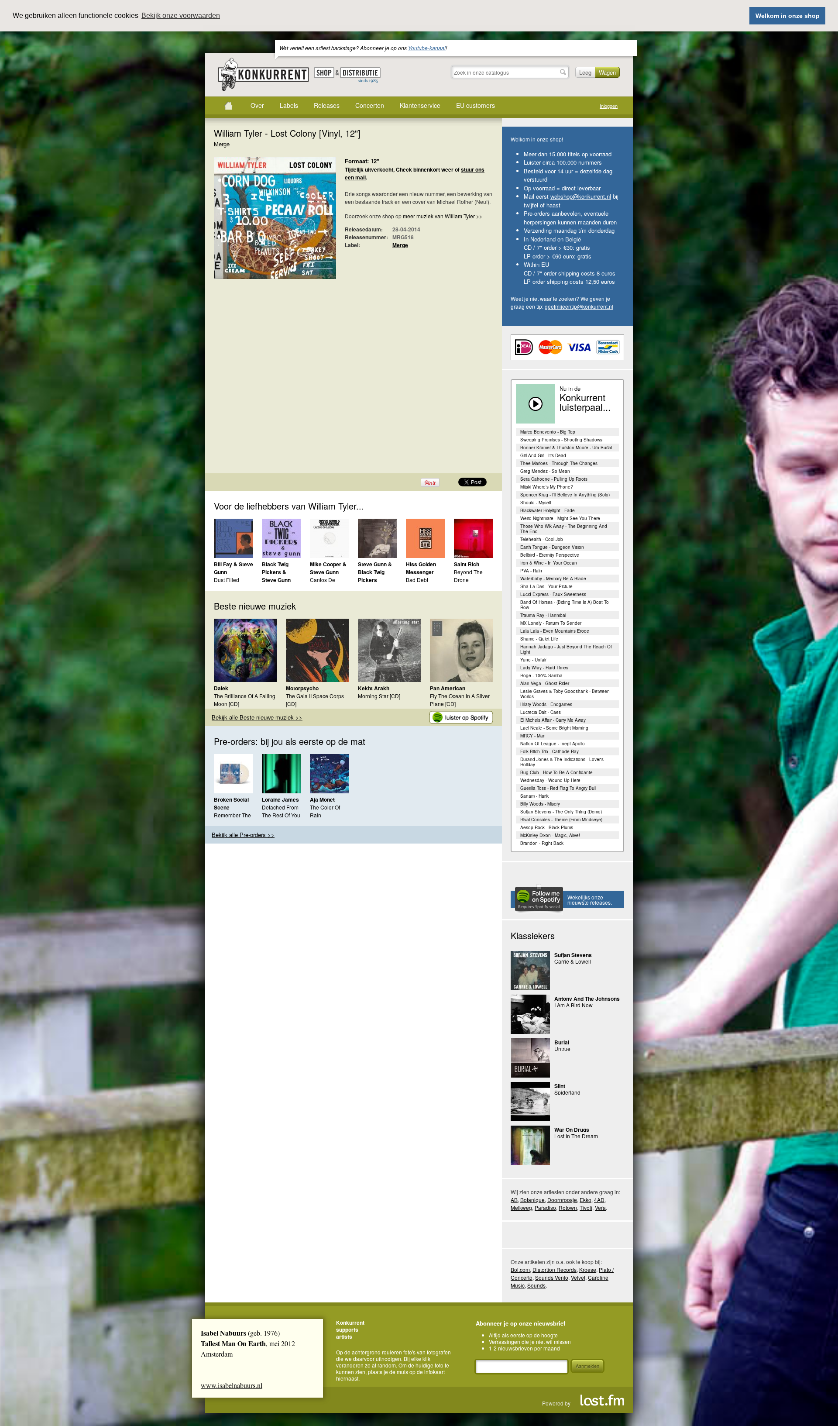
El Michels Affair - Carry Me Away (553, 720)
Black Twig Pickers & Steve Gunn (276, 572)
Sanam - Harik (534, 796)
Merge (222, 144)
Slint (559, 1086)
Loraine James (280, 799)
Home (228, 105)
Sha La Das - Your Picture (546, 586)
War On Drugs (571, 1129)
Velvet (578, 1277)
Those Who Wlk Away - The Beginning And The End (563, 528)
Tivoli (586, 1207)
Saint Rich (466, 564)
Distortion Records (554, 1269)
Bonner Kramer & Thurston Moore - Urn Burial (566, 447)
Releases (327, 105)
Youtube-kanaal (427, 48)
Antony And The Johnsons (587, 998)
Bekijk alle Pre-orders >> (243, 834)
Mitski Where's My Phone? (546, 487)
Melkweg (521, 1207)
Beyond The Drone (468, 575)
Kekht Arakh (373, 688)
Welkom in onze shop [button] (788, 15)
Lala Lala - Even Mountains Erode (554, 631)
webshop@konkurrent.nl (580, 196)
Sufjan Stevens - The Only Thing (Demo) (561, 812)
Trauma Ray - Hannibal (543, 615)
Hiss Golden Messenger (421, 568)
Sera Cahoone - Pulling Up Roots (553, 479)
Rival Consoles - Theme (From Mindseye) (561, 819)
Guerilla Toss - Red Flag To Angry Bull (558, 788)
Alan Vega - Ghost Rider (544, 683)
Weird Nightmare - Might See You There (560, 518)
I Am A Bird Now (573, 1005)
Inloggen (609, 105)
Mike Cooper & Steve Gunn (328, 568)
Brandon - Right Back (541, 843)
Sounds (536, 1285)
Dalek (221, 688)
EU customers (475, 105)
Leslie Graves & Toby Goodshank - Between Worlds (565, 693)
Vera (600, 1207)
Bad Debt (417, 579)
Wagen (607, 72)
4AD (599, 1199)
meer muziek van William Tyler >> (442, 216)
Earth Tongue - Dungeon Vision (552, 547)
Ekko (585, 1199)
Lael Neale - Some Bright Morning (554, 728)
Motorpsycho (302, 688)
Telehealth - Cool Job (541, 539)
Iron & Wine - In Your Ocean (548, 563)
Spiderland (567, 1092)
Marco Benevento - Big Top (547, 432)
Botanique (532, 1199)
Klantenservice (420, 105)
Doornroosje (562, 1199)
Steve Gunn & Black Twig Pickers (375, 572)
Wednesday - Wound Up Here (550, 780)
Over (257, 105)
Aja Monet (322, 799)
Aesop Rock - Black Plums (546, 827)
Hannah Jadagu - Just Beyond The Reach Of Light (566, 649)
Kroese (587, 1269)
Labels (289, 105)
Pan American (447, 688)
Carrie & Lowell (572, 961)
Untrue (562, 1048)
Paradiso (545, 1207)
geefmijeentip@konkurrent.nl (579, 306)
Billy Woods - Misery (540, 804)
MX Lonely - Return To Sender (550, 623)
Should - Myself (535, 502)
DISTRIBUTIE (360, 75)
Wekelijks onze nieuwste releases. (589, 899)
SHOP (324, 72)
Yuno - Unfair (533, 660)
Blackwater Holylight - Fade (547, 510)
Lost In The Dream (576, 1136)
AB (514, 1199)
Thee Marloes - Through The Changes (559, 463)
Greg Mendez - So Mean (545, 471)
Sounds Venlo (551, 1277)
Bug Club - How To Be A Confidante (556, 772)
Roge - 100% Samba (541, 675)
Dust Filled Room (226, 583)
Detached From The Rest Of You (281, 811)
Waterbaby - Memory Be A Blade (553, 578)
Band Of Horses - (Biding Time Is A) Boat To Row (564, 604)
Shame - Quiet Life (539, 639)
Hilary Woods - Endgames (546, 704)
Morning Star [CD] (379, 695)
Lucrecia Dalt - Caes (540, 712)
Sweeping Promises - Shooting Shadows (561, 440)
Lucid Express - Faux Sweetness (553, 594)
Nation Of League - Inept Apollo (552, 744)
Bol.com (520, 1269)
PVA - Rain (531, 571)
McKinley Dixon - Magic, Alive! (550, 835)
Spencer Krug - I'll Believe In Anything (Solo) (565, 495)
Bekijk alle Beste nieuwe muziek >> (257, 717)
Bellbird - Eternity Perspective (549, 555)
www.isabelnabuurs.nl (231, 1385)
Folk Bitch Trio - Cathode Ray (549, 751)
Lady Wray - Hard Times (544, 668)
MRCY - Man (533, 736)
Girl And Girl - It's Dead (543, 455)
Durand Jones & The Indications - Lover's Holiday (562, 762)
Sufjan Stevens (573, 955)
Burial (561, 1042)
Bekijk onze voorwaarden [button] (180, 15)
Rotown (568, 1207)
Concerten (369, 105)
